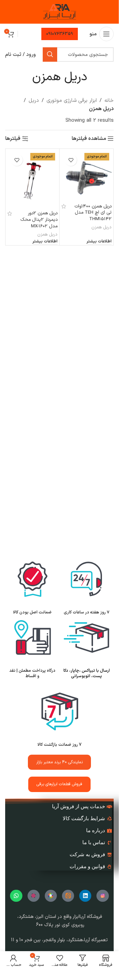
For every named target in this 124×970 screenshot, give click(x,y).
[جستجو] (50, 54)
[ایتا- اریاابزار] (68, 896)
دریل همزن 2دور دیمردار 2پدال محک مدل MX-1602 (39, 219)
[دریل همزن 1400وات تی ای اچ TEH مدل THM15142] (86, 176)
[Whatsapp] (16, 896)
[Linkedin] (85, 896)
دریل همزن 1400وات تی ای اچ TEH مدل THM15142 (93, 213)
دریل (34, 101)
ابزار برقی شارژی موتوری (71, 101)
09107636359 (59, 34)
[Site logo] (59, 12)
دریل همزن (101, 227)
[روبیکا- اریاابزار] (51, 896)
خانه (109, 101)
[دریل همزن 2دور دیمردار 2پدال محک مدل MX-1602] (32, 179)
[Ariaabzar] (34, 896)
